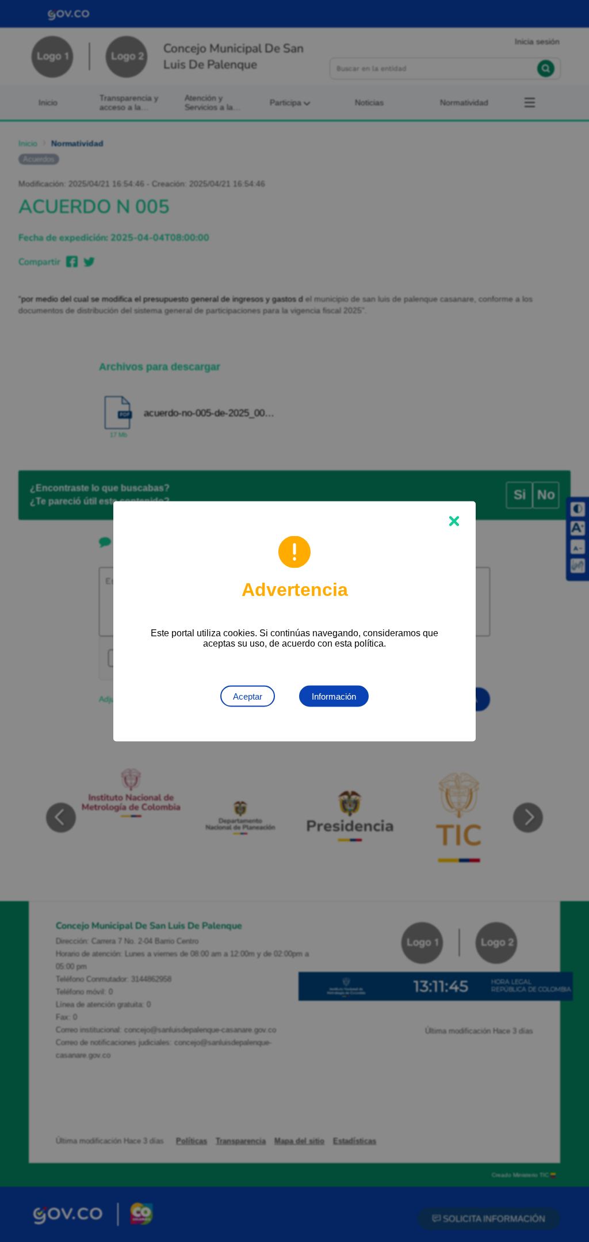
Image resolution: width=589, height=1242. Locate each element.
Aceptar (247, 696)
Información (334, 696)
